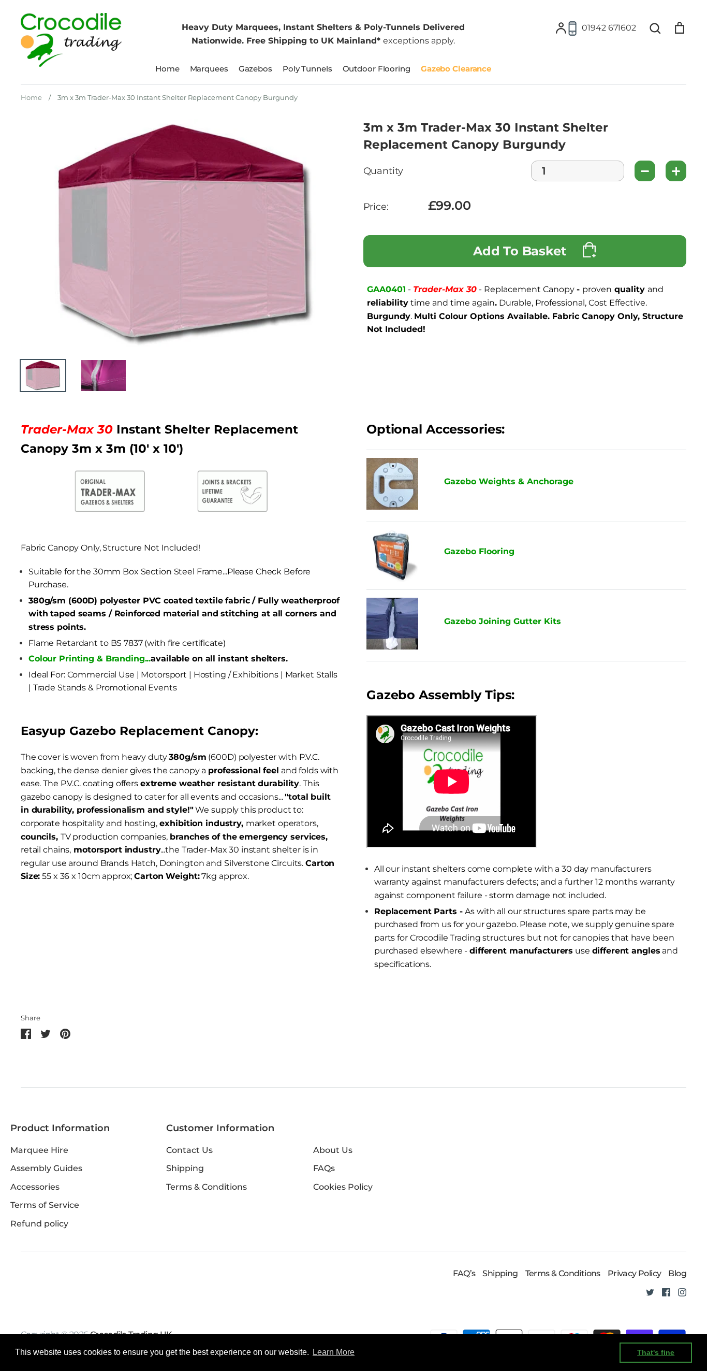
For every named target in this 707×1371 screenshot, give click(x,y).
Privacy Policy (634, 1273)
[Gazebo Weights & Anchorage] (392, 507)
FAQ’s (464, 1273)
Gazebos (255, 69)
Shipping (185, 1168)
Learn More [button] (334, 1352)
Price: (376, 206)
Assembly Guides (46, 1168)
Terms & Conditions (206, 1187)
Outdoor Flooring (376, 69)
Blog (677, 1273)
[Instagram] (678, 1291)
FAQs (324, 1168)
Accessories (35, 1187)
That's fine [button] (655, 1352)
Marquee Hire (39, 1150)
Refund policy (39, 1224)
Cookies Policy (343, 1187)
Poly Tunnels (307, 69)
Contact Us (189, 1150)
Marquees (209, 69)
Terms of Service (44, 1205)
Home (167, 69)
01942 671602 (609, 28)
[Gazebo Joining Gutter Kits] (397, 626)
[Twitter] (646, 1291)
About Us (332, 1150)
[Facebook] (662, 1291)
